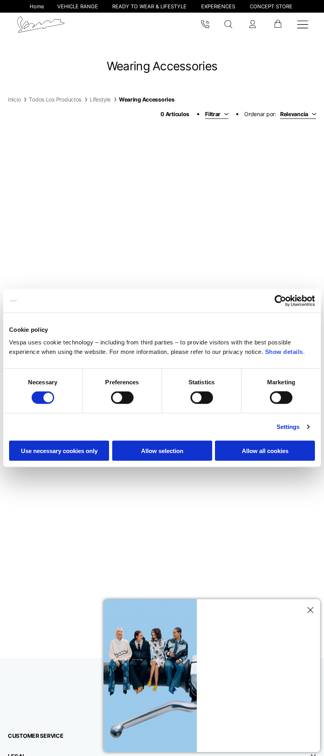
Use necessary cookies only (59, 450)
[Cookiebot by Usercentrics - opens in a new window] (280, 301)
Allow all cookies (265, 450)
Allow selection (162, 450)
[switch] (122, 397)
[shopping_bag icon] (277, 24)
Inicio (14, 99)
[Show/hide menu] (302, 24)
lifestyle (100, 99)
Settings (288, 426)
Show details (284, 351)
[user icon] (252, 24)
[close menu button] (309, 610)
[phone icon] (205, 24)
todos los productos (55, 99)
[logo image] (41, 24)
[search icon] (228, 24)
